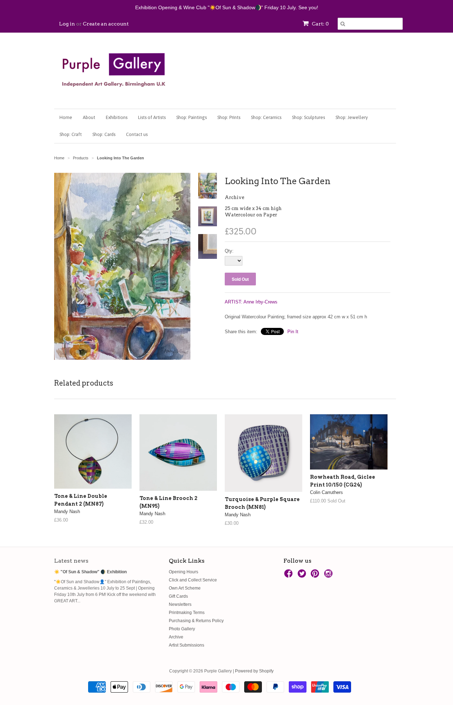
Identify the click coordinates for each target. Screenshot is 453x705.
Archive (234, 197)
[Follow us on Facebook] (289, 575)
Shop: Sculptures (308, 117)
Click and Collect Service (193, 580)
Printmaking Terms (187, 612)
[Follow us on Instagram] (329, 575)
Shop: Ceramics (266, 117)
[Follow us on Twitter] (303, 575)
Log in (67, 24)
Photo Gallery (182, 628)
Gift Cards (178, 596)
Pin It (292, 331)
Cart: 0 (320, 24)
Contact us (137, 134)
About (89, 117)
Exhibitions (116, 117)
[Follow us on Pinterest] (316, 575)
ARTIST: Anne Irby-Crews (251, 302)
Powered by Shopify (254, 671)
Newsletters (180, 604)
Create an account (106, 24)
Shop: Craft (70, 134)
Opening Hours (183, 571)
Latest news (71, 560)
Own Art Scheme (185, 588)
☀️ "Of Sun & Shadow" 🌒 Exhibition (90, 571)
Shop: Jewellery (352, 117)
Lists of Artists (152, 117)
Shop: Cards (103, 134)
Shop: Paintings (191, 117)
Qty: (229, 251)
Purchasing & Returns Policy (196, 620)
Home (65, 117)
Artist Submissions (186, 645)
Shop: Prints (228, 117)
